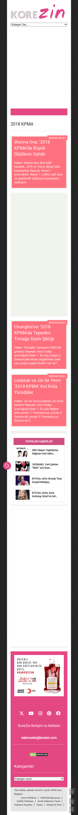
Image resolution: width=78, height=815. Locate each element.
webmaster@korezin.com (39, 738)
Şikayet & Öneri (54, 805)
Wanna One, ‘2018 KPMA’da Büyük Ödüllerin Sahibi (32, 148)
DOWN (72, 809)
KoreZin (39, 790)
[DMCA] (39, 755)
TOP (72, 791)
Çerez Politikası (29, 798)
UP (72, 801)
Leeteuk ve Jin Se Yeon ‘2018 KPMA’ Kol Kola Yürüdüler (37, 386)
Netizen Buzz (57, 137)
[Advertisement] (39, 69)
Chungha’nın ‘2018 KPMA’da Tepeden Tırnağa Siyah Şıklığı (34, 332)
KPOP (53, 790)
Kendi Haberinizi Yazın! (49, 801)
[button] (7, 466)
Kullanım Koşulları (23, 805)
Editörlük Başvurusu (50, 798)
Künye (40, 805)
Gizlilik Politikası (25, 801)
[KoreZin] (38, 18)
